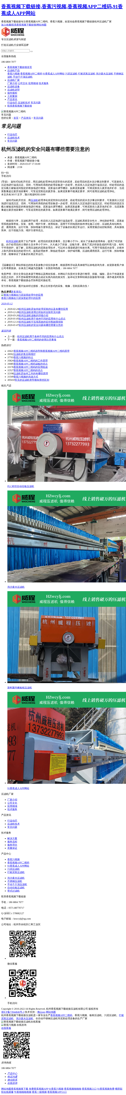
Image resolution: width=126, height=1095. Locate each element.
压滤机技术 (24, 102)
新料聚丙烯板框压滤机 (19, 687)
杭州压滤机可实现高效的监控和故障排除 (41, 322)
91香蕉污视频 (56, 1088)
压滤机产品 (13, 70)
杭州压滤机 (12, 241)
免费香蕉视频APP (38, 1088)
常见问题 (36, 102)
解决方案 (12, 838)
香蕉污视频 (13, 73)
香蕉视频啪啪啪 (72, 1088)
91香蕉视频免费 (105, 1088)
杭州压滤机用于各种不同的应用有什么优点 (42, 318)
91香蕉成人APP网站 (54, 73)
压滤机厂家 (13, 80)
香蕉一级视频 (39, 1092)
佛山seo (41, 1012)
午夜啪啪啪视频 (22, 1092)
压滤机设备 (13, 86)
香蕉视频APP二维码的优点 (28, 370)
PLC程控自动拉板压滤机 (20, 486)
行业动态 (12, 102)
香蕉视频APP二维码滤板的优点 (31, 364)
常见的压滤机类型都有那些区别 (32, 380)
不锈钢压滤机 (14, 881)
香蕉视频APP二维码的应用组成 (31, 367)
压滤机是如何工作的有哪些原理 (31, 373)
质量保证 (12, 848)
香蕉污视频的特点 (23, 357)
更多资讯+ (16, 291)
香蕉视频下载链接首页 (19, 67)
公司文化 (23, 83)
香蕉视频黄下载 (19, 1088)
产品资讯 (12, 99)
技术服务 (44, 83)
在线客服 (6, 1028)
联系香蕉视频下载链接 (24, 24)
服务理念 (12, 845)
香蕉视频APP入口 (57, 1092)
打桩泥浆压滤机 (86, 73)
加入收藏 (6, 24)
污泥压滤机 (71, 73)
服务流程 (12, 841)
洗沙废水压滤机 (104, 73)
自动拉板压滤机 (16, 887)
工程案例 (12, 96)
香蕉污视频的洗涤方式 (26, 376)
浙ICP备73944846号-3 (12, 1012)
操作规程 (12, 93)
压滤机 (34, 200)
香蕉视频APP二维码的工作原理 (31, 360)
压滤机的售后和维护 (25, 354)
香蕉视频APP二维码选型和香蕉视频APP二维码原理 (41, 351)
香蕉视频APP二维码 (31, 73)
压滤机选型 (13, 89)
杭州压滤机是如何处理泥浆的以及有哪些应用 (43, 309)
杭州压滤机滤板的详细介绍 (33, 315)
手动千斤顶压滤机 (23, 77)
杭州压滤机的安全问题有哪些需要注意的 (41, 325)
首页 (16, 118)
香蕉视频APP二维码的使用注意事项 (36, 339)
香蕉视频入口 (89, 1088)
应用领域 (33, 83)
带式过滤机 (13, 891)
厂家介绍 (12, 83)
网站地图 (41, 24)
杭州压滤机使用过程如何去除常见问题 (40, 312)
